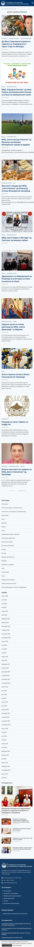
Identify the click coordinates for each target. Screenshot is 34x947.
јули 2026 (4, 600)
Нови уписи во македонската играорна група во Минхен (22, 829)
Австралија (5, 504)
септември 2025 (6, 637)
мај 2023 (4, 740)
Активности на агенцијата (11, 893)
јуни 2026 (4, 603)
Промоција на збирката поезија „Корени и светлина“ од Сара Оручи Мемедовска (22, 848)
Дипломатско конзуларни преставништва (15, 913)
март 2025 (4, 660)
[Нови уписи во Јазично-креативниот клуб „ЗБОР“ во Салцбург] (6, 840)
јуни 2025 (4, 649)
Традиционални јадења (8, 579)
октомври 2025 (6, 634)
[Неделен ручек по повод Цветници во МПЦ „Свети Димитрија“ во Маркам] (17, 308)
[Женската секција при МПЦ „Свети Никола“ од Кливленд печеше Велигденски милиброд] (17, 170)
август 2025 (5, 641)
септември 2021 (6, 770)
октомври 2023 (6, 721)
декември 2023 (6, 713)
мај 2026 (4, 607)
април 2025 (5, 656)
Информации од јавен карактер (10, 534)
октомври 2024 (6, 679)
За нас (3, 530)
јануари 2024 (5, 709)
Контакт (6, 901)
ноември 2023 (5, 717)
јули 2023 (4, 732)
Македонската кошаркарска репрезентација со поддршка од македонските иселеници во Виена (21, 820)
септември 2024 (6, 683)
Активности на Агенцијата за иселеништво (14, 511)
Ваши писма (5, 515)
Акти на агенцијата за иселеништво (12, 508)
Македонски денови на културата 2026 (12, 937)
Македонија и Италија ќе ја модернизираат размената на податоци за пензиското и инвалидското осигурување (16, 810)
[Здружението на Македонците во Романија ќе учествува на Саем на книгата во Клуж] (17, 260)
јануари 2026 (5, 622)
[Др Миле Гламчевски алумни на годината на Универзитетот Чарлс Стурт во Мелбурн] (17, 25)
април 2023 (5, 743)
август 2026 (5, 596)
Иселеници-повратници (8, 538)
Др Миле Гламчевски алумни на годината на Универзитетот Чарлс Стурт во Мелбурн (16, 44)
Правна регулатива (9, 898)
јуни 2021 (4, 777)
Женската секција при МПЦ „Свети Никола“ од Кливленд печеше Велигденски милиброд (16, 188)
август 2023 (5, 728)
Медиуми (4, 561)
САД (3, 568)
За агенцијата (7, 891)
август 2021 (5, 774)
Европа (4, 526)
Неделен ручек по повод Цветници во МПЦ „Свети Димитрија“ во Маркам (13, 327)
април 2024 (5, 702)
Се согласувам (7, 945)
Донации (4, 523)
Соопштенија (5, 572)
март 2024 (4, 706)
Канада (4, 549)
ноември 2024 (5, 675)
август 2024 (5, 687)
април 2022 (5, 762)
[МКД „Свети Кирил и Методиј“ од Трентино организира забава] (17, 222)
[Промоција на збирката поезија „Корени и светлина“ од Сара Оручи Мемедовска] (6, 850)
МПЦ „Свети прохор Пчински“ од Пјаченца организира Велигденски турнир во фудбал (16, 142)
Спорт (3, 576)
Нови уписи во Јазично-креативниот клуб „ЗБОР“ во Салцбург (22, 839)
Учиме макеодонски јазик (9, 583)
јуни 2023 (4, 736)
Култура (4, 553)
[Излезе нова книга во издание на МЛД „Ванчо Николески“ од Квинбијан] (17, 453)
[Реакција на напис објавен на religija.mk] (17, 406)
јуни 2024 (4, 694)
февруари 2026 (6, 618)
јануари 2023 (5, 755)
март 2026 (4, 615)
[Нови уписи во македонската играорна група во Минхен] (6, 831)
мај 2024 (4, 698)
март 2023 (4, 747)
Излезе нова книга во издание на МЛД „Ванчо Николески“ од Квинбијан (17, 472)
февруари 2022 (6, 766)
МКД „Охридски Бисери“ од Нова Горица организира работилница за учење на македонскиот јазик (16, 92)
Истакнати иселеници (8, 545)
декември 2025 (6, 626)
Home (3, 9)
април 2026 (5, 611)
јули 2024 (4, 690)
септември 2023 (6, 724)
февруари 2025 (6, 664)
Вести (3, 519)
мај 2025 (4, 653)
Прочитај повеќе (17, 945)
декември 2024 (6, 671)
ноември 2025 (5, 630)
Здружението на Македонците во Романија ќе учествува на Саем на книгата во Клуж (17, 278)
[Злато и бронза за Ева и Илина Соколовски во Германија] (17, 358)
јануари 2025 (5, 668)
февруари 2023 (6, 751)
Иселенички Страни (7, 542)
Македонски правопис (8, 557)
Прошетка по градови (8, 564)
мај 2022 (4, 759)
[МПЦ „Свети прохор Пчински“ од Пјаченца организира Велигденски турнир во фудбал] (17, 123)
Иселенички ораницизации (11, 903)
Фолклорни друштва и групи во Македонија (14, 587)
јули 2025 (4, 645)
